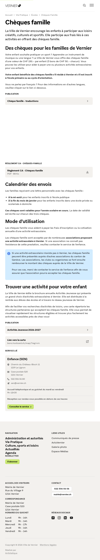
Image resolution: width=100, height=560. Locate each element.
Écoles (34, 15)
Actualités (12, 449)
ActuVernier (58, 442)
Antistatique (11, 553)
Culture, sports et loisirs (22, 446)
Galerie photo (59, 446)
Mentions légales (48, 545)
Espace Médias (60, 451)
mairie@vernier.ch (62, 494)
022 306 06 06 (61, 488)
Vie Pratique (22, 15)
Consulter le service (19, 406)
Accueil (8, 15)
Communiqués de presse (65, 438)
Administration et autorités (24, 438)
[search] (84, 5)
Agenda (10, 453)
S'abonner (12, 461)
